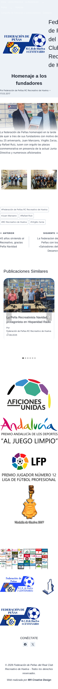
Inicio (3, 2)
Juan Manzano (9, 215)
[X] (32, 644)
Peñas (4, 7)
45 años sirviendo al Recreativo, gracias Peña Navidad (12, 240)
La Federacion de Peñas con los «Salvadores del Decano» (47, 242)
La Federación (32, 2)
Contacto (47, 12)
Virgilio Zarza (37, 222)
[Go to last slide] (9, 317)
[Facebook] (25, 644)
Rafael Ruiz (26, 215)
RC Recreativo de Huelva (14, 222)
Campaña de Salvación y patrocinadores (21, 12)
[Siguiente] (49, 317)
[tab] (23, 358)
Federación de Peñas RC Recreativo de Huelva (26, 90)
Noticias (19, 7)
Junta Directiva (15, 2)
